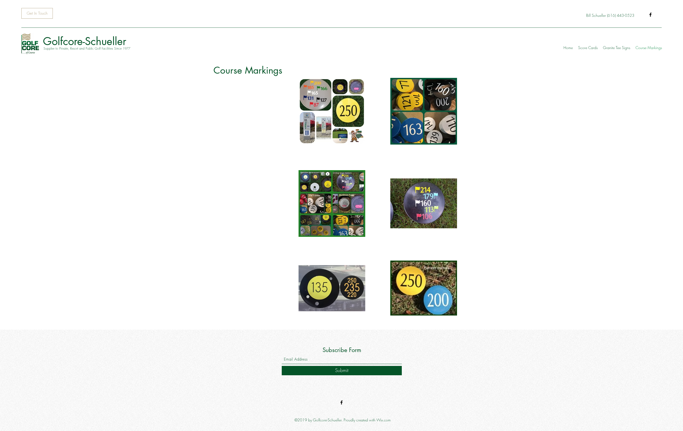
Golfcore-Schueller (84, 41)
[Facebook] (650, 14)
